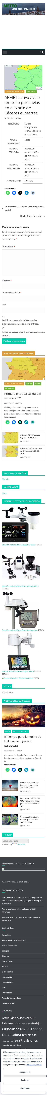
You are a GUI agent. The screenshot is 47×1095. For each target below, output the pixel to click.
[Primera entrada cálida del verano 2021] (23, 369)
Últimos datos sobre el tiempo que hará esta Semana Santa (29, 819)
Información (7, 977)
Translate (21, 844)
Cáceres (37, 384)
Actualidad (6, 935)
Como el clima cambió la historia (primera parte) (24, 208)
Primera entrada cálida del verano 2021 (22, 396)
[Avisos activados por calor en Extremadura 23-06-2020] (10, 453)
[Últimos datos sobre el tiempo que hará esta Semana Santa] (10, 821)
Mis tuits (5, 479)
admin (20, 118)
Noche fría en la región (31, 216)
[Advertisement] (23, 34)
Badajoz (29, 384)
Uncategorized (8, 1003)
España (7, 731)
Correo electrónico (11, 292)
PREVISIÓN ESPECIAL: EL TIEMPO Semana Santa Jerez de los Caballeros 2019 (30, 802)
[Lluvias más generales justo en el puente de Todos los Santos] (10, 787)
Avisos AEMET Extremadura (14, 92)
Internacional (7, 982)
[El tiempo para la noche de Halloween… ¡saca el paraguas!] (23, 716)
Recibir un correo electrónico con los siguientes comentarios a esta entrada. (20, 322)
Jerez (4, 987)
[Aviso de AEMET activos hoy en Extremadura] (10, 438)
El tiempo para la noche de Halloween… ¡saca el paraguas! (22, 741)
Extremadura (31, 92)
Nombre (7, 280)
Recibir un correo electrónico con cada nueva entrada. (23, 334)
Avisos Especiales (9, 945)
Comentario (8, 246)
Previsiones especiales (20, 731)
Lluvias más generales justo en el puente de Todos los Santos (29, 785)
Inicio (4, 493)
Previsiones (7, 992)
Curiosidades (7, 961)
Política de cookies (34, 1064)
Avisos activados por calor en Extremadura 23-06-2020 (31, 451)
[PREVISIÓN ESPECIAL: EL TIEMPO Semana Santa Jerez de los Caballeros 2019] (10, 804)
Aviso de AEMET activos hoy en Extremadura (30, 436)
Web (4, 304)
